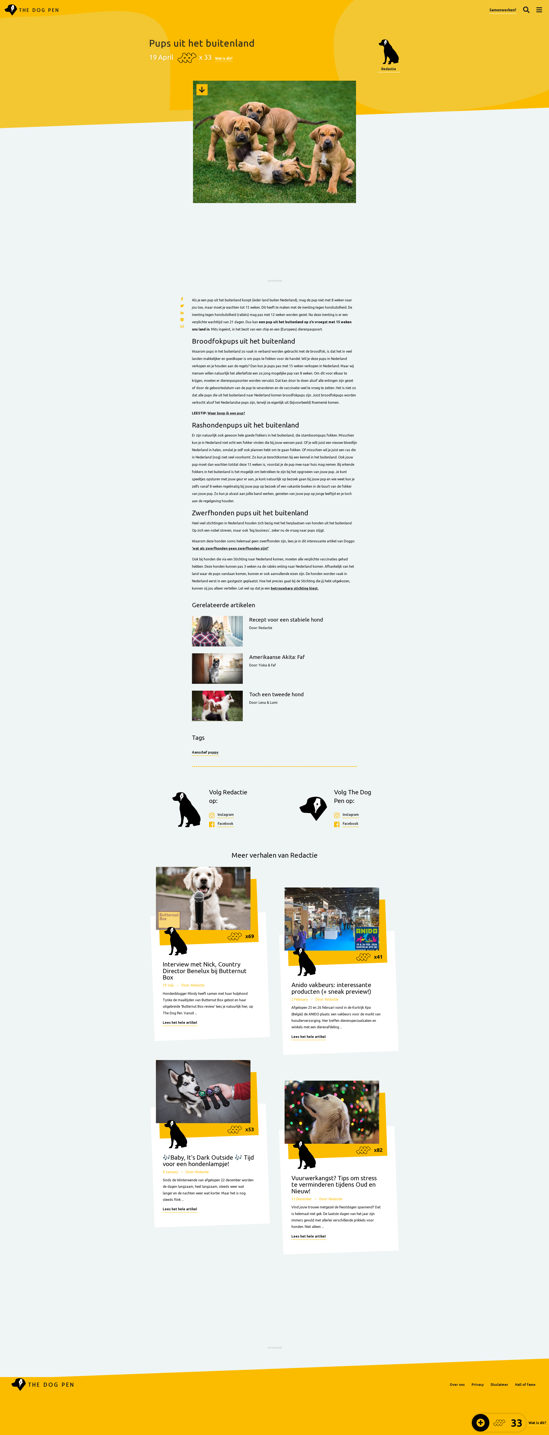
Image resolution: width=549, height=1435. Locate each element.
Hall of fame (525, 1384)
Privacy (478, 1384)
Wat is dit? (224, 58)
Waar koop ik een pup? (226, 413)
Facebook (225, 823)
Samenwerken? (502, 10)
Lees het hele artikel (180, 1022)
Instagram (226, 814)
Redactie (388, 69)
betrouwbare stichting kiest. (294, 588)
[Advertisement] (274, 247)
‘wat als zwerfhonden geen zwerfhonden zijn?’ (230, 548)
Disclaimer (499, 1384)
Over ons (457, 1384)
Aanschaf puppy (205, 752)
